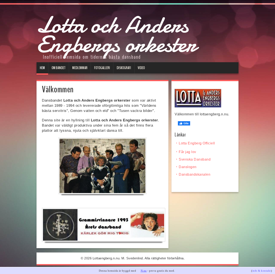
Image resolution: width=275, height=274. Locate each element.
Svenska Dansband (195, 159)
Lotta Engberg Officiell (197, 143)
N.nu (144, 270)
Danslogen (188, 167)
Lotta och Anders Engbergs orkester (116, 34)
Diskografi (124, 67)
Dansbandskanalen (194, 174)
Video (141, 67)
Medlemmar (79, 67)
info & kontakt (261, 270)
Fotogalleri (102, 67)
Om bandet (59, 67)
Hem (42, 67)
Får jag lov (187, 152)
